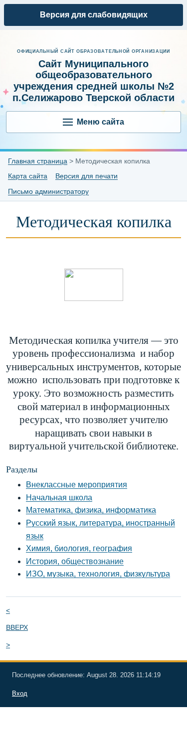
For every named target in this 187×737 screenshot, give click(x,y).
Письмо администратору (48, 191)
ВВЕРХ (17, 627)
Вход (19, 693)
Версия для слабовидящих (94, 14)
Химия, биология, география (79, 548)
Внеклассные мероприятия (76, 484)
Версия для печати (86, 176)
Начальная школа (59, 497)
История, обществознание (75, 561)
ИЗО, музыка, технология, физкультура (98, 574)
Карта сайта (27, 176)
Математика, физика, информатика (91, 510)
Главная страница (37, 161)
